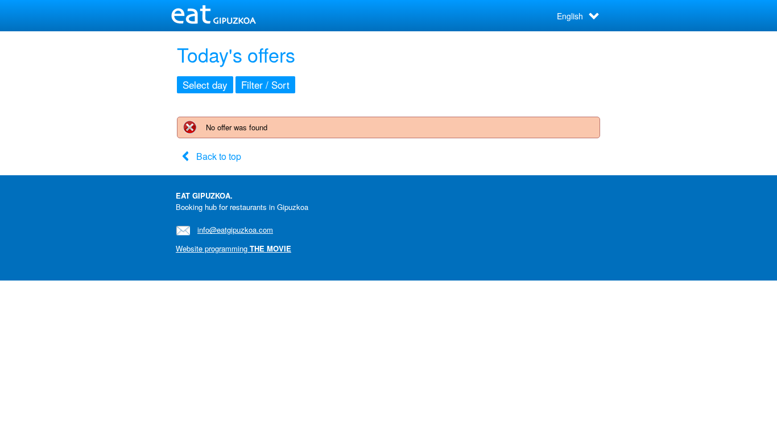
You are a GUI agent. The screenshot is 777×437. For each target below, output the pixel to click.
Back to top (218, 156)
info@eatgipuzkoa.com (235, 229)
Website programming (233, 248)
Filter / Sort (265, 84)
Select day (205, 84)
